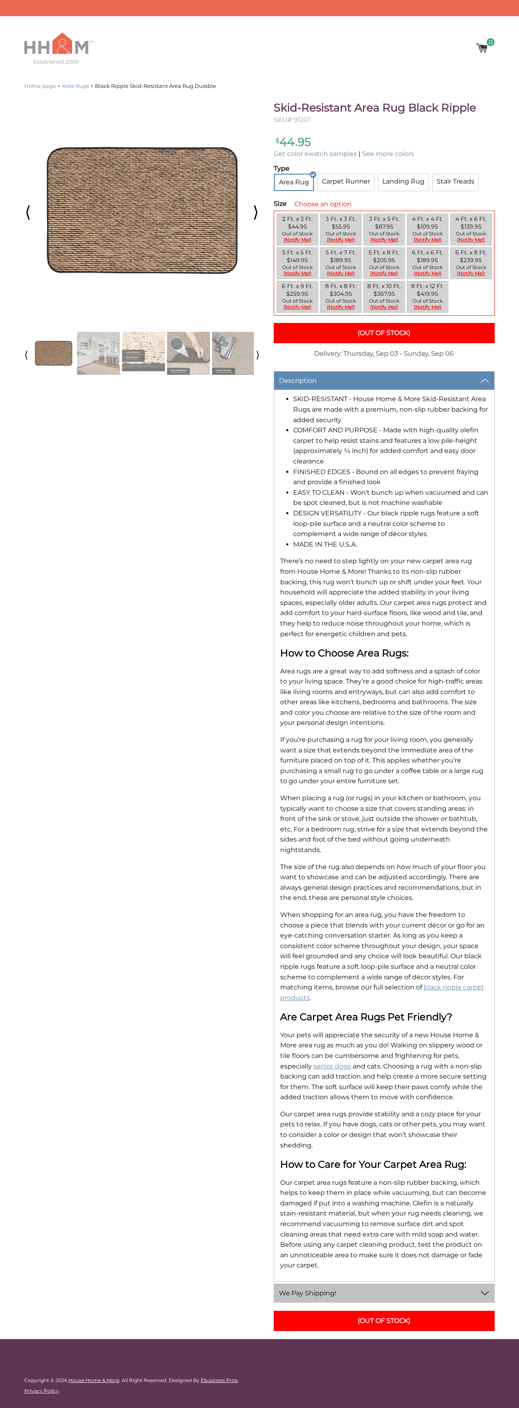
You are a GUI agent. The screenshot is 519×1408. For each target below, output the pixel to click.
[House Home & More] (58, 48)
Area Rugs (75, 86)
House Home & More (94, 1380)
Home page (40, 86)
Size (280, 203)
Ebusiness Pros (219, 1380)
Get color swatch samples (315, 154)
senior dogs (332, 1066)
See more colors (388, 154)
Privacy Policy (41, 1391)
